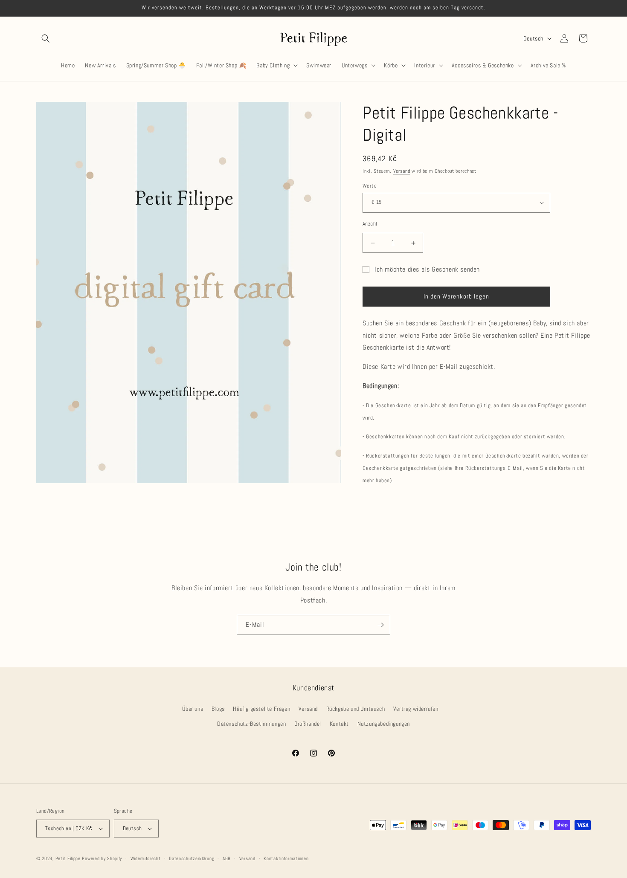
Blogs (218, 709)
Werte (370, 185)
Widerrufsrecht (146, 858)
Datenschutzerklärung (191, 858)
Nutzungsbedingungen (383, 723)
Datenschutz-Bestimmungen (251, 723)
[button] (45, 38)
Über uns (192, 709)
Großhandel (307, 723)
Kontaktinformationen (286, 858)
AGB (227, 858)
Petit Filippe (68, 858)
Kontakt (339, 723)
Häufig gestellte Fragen (261, 709)
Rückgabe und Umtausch (355, 709)
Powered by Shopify (102, 858)
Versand (401, 171)
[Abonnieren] (380, 625)
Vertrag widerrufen (415, 709)
